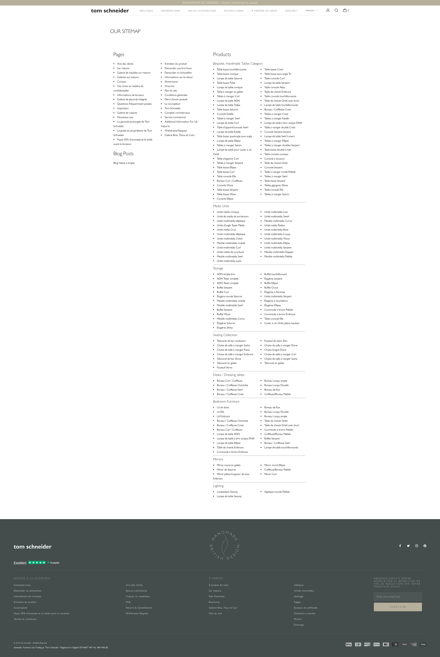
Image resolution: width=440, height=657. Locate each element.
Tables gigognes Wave (276, 185)
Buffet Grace (271, 287)
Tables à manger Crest (276, 114)
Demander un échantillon (178, 72)
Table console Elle (226, 176)
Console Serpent (273, 167)
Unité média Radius (274, 225)
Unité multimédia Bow (276, 229)
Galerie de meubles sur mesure (133, 72)
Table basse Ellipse (226, 167)
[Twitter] (408, 545)
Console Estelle (225, 114)
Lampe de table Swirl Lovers (279, 136)
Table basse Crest (273, 69)
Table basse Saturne (227, 109)
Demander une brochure (178, 68)
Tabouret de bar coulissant (231, 340)
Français (310, 10)
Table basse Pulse (226, 82)
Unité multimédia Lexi (276, 211)
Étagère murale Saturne (229, 296)
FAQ (128, 602)
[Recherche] (336, 10)
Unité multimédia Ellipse (277, 243)
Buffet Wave (223, 314)
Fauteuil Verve (224, 367)
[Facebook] (400, 545)
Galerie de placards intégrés (132, 99)
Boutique (146, 10)
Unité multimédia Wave (277, 238)
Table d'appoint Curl (228, 158)
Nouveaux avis (125, 117)
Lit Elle (220, 411)
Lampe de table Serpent (277, 82)
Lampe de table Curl (228, 122)
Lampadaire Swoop (227, 491)
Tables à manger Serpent (230, 163)
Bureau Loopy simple (275, 380)
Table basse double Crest (277, 149)
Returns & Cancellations (139, 607)
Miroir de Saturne (226, 469)
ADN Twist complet (227, 278)
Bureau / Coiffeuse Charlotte (232, 385)
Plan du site (171, 90)
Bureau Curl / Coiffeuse (229, 180)
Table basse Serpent (227, 189)
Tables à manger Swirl (228, 118)
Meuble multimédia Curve (278, 220)
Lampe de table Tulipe (228, 105)
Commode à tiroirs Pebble (278, 309)
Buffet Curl (223, 292)
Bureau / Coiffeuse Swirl (230, 389)
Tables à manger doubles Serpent (282, 145)
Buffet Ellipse (271, 283)
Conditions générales (176, 95)
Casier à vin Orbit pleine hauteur (282, 323)
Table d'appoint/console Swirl (232, 127)
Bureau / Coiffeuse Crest (277, 109)
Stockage (298, 596)
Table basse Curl (225, 171)
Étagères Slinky (225, 327)
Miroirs (298, 619)
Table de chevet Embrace (277, 91)
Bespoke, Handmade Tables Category (238, 63)
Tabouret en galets (227, 363)
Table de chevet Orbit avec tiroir (281, 100)
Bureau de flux (272, 389)
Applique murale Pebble (277, 491)
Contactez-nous (22, 585)
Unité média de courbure (230, 252)
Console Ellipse (225, 198)
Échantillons (234, 10)
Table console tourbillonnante (280, 96)
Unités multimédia (304, 590)
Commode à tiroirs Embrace (279, 314)
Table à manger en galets (230, 91)
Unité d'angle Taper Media (231, 225)
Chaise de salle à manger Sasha (233, 345)
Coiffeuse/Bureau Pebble (277, 394)
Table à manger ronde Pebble (279, 171)
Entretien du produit (176, 63)
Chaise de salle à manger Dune (280, 345)
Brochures (214, 602)
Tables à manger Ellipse (276, 140)
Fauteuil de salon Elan (275, 340)
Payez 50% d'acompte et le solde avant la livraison (41, 613)
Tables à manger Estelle (276, 118)
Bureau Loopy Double (276, 385)
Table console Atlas (274, 87)
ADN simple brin (226, 274)
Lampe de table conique (230, 87)
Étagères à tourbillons (276, 300)
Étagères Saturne (226, 323)
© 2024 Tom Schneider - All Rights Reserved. (30, 643)
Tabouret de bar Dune (229, 358)
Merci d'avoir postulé (176, 99)
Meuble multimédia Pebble (278, 256)
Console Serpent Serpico (277, 131)
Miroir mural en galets (228, 465)
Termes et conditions (25, 619)
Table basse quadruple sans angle (234, 136)
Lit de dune (223, 407)
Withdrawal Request (176, 130)
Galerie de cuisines (127, 112)
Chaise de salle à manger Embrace (235, 354)
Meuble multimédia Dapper (278, 252)
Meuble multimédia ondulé (231, 243)
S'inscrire (169, 86)
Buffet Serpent (224, 287)
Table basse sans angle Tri (277, 73)
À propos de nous (264, 10)
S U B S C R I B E (398, 606)
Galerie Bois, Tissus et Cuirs (180, 135)
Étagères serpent (273, 278)
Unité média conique (228, 211)
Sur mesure (123, 68)
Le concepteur (172, 103)
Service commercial (175, 117)
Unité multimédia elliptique (231, 220)
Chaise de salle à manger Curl (280, 354)
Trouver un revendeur (138, 596)
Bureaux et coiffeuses (305, 607)
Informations (170, 10)
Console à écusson (274, 158)
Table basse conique (227, 73)
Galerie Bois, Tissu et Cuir (223, 607)
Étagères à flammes (274, 292)
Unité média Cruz (226, 229)
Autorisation (20, 607)
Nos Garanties (217, 596)
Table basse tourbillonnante (231, 69)
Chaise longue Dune (275, 349)
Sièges (297, 602)
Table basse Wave (226, 194)
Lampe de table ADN (228, 100)
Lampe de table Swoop (229, 496)
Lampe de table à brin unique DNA (283, 122)
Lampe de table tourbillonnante (281, 105)
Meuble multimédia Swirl (230, 256)
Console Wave (225, 185)
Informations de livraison (130, 95)
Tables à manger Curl (228, 96)
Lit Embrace (223, 416)
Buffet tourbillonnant (275, 274)
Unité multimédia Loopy (277, 234)
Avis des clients (125, 63)
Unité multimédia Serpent (278, 247)
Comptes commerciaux (177, 112)
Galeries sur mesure (128, 77)
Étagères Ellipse (272, 305)
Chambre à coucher (305, 613)
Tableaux (299, 585)
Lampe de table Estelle (229, 131)
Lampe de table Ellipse (228, 140)
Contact (291, 10)
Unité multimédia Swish (276, 216)
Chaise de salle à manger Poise (233, 349)
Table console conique (276, 154)
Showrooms (171, 81)
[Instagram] (416, 545)
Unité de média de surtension (233, 216)
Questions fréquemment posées (134, 103)
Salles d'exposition (202, 10)
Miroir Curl (270, 474)
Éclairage (299, 624)
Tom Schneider (173, 108)
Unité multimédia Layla (229, 260)
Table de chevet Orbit (276, 163)
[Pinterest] (425, 545)
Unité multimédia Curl (229, 247)
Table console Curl (274, 78)
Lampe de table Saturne (229, 78)
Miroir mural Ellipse (274, 465)
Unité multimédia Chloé (229, 238)
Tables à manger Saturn (229, 145)
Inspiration (123, 108)
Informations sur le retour (179, 77)
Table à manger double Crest (279, 127)
